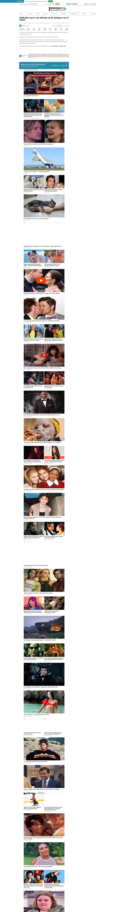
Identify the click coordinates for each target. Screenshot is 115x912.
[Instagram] (69, 4)
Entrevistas (63, 13)
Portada (21, 13)
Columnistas (54, 13)
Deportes (84, 13)
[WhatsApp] (39, 29)
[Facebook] (67, 4)
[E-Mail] (56, 29)
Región (38, 13)
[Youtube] (73, 4)
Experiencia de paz (74, 13)
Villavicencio (30, 13)
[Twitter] (71, 4)
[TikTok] (76, 4)
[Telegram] (50, 29)
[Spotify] (74, 4)
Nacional (45, 13)
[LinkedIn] (45, 29)
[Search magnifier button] (95, 4)
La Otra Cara (93, 13)
